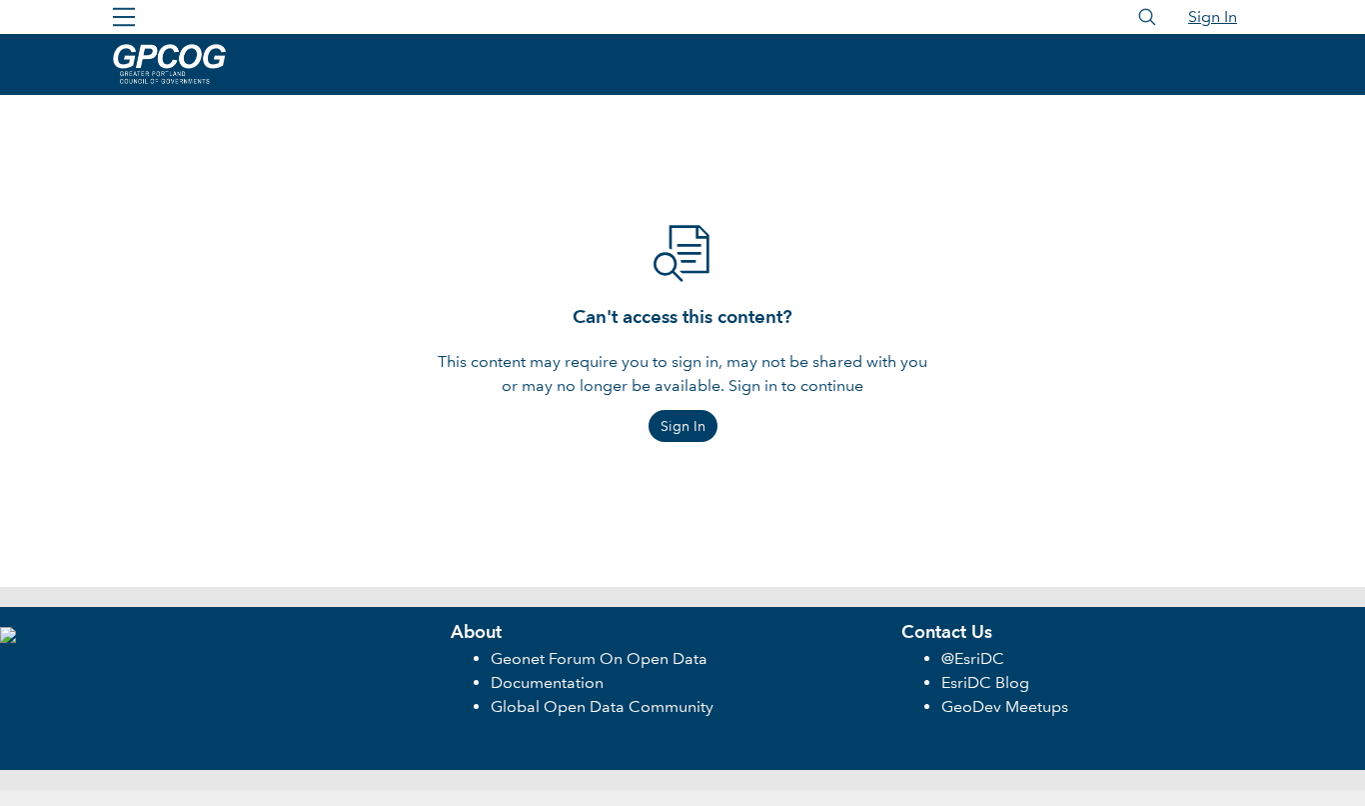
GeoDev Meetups (1004, 706)
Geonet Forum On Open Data (599, 658)
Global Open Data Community (602, 706)
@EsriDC (972, 658)
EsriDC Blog (985, 682)
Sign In (1212, 16)
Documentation (547, 682)
